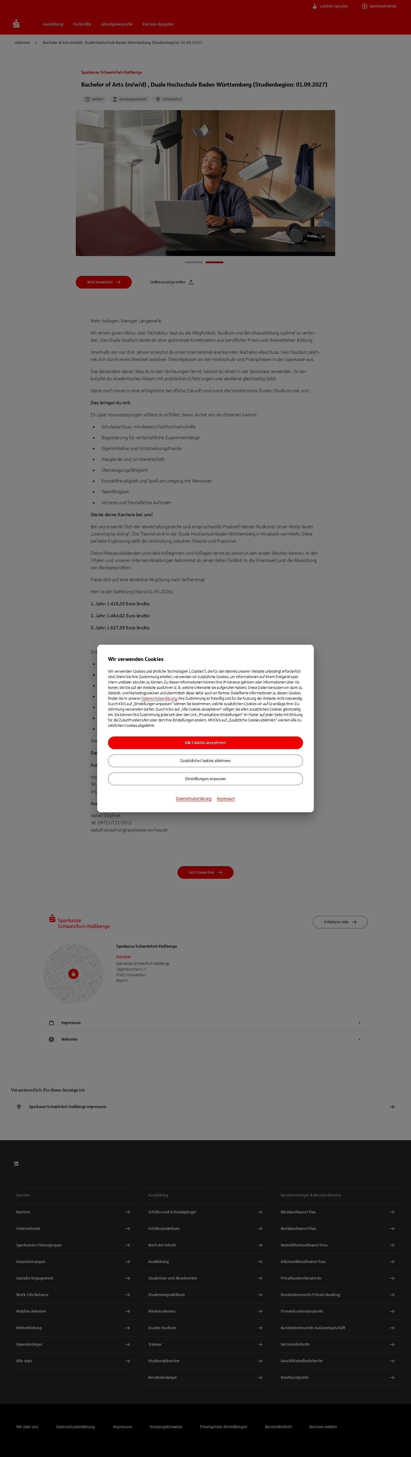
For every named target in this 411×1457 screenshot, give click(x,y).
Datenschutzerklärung (159, 698)
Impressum (226, 799)
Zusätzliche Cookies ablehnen (205, 761)
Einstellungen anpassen (205, 779)
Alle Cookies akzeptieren (205, 743)
